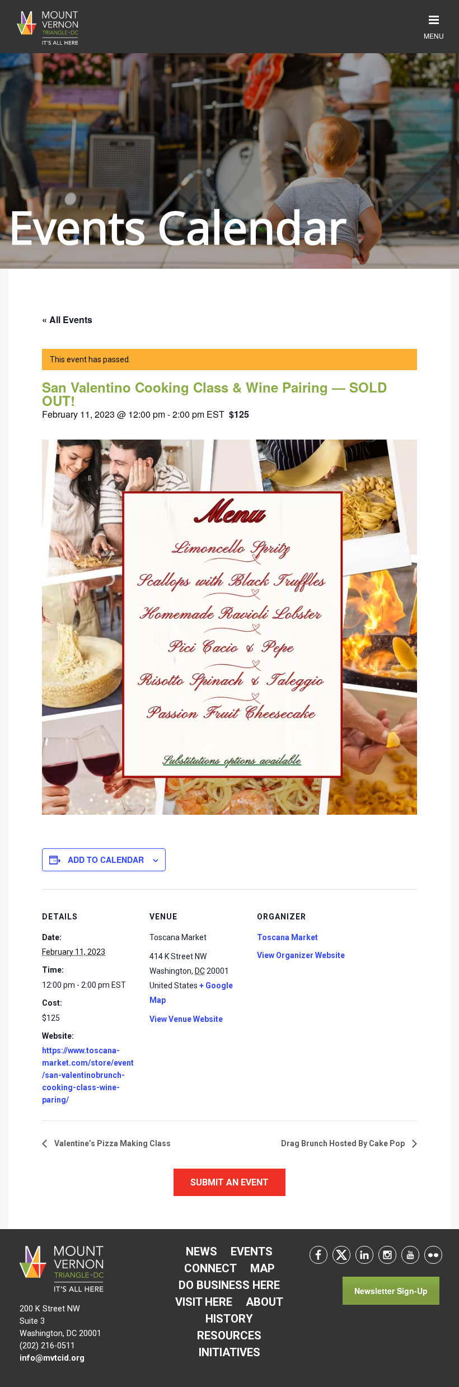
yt (410, 1254)
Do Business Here (229, 1285)
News (201, 1251)
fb (318, 1254)
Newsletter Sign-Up (391, 1290)
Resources (229, 1335)
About (264, 1301)
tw (341, 1254)
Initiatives (229, 1352)
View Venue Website (186, 1019)
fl (433, 1254)
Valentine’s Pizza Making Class (112, 1143)
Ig (387, 1254)
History (229, 1318)
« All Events (67, 319)
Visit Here (203, 1301)
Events (252, 1251)
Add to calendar (106, 859)
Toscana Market (287, 937)
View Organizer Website (301, 955)
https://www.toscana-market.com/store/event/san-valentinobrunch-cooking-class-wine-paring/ (88, 1075)
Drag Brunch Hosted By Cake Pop (343, 1143)
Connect (210, 1268)
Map (262, 1268)
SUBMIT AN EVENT (229, 1182)
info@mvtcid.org (52, 1358)
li (364, 1254)
